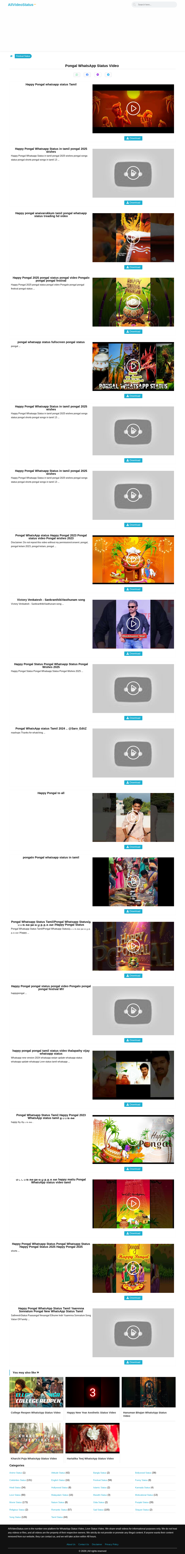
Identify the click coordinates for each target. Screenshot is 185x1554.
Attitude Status (58, 1472)
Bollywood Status (143, 1472)
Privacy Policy (112, 1544)
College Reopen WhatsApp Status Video (36, 1412)
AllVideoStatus (22, 5)
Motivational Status (144, 1495)
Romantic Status (59, 1509)
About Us (71, 1544)
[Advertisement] (92, 30)
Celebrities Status (17, 1480)
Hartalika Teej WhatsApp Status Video (90, 1458)
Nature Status (57, 1502)
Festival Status (23, 56)
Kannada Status (142, 1487)
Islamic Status (100, 1487)
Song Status (15, 1517)
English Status (58, 1480)
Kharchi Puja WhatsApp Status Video (34, 1458)
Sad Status (98, 1509)
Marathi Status (100, 1495)
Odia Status (98, 1502)
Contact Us (83, 1544)
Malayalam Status (59, 1495)
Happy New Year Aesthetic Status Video (91, 1412)
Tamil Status (57, 1517)
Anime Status (15, 1472)
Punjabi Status (142, 1502)
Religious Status (17, 1509)
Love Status (15, 1495)
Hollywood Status (59, 1487)
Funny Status (141, 1480)
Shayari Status (142, 1509)
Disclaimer (97, 1544)
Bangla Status (99, 1472)
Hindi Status (15, 1487)
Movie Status (15, 1502)
